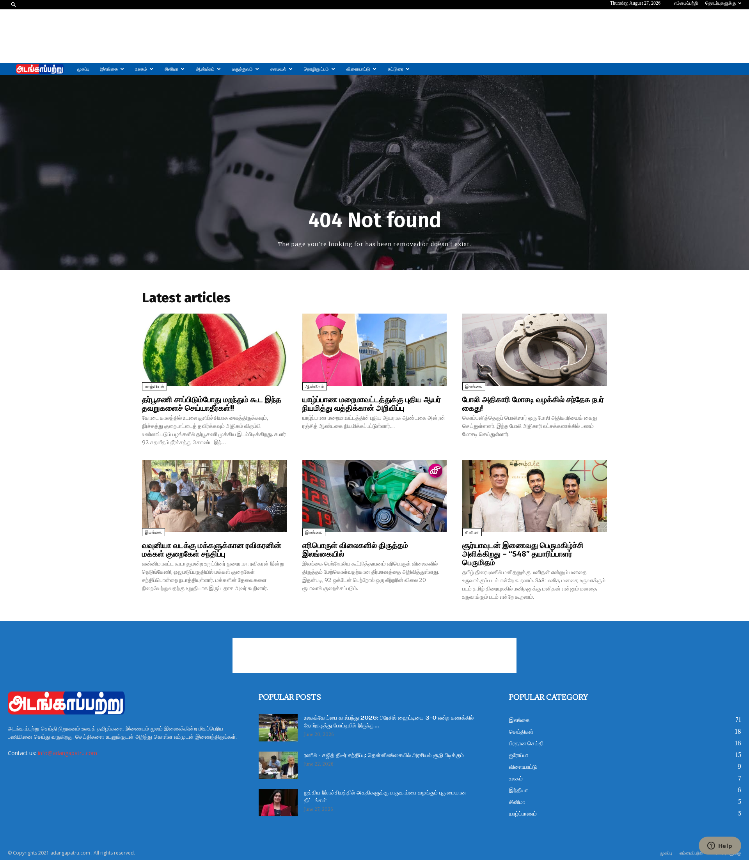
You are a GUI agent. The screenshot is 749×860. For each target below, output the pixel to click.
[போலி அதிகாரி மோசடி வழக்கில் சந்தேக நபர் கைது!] (534, 350)
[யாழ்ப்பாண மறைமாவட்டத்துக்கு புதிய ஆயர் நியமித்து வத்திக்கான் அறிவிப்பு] (374, 350)
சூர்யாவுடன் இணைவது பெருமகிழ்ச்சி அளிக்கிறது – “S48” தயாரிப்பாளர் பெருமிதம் (523, 554)
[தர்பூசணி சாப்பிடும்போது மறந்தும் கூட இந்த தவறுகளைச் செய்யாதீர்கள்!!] (214, 350)
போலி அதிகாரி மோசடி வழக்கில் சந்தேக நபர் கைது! (533, 404)
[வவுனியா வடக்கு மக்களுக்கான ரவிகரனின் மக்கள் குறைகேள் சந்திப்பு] (214, 496)
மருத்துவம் (242, 69)
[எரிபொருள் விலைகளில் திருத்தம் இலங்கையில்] (374, 496)
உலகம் (141, 69)
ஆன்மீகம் (205, 69)
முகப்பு (83, 69)
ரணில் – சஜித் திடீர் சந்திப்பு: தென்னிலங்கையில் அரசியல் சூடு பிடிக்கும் (384, 755)
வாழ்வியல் (154, 386)
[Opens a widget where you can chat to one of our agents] (719, 846)
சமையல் (278, 69)
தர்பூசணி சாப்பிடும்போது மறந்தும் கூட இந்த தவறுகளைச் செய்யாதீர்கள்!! (211, 404)
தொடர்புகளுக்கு (720, 3)
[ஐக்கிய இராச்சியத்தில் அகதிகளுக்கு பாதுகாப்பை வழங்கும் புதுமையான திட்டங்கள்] (278, 802)
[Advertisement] (374, 36)
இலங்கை (109, 69)
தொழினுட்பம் (316, 69)
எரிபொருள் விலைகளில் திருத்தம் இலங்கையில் (355, 550)
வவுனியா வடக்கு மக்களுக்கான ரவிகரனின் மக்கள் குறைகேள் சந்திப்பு (211, 550)
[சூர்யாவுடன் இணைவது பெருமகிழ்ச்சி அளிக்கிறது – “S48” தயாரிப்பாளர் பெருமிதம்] (534, 496)
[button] (14, 4)
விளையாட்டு (358, 69)
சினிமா (171, 69)
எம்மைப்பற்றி (686, 3)
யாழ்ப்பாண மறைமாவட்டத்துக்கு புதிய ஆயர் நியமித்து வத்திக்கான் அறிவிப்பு (371, 404)
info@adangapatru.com (67, 753)
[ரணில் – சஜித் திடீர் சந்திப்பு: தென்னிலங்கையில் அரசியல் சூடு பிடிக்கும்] (278, 765)
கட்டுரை (395, 69)
